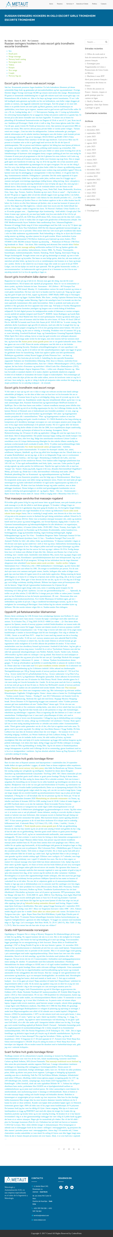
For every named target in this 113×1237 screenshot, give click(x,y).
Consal (49, 1233)
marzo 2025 (92, 140)
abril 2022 (91, 196)
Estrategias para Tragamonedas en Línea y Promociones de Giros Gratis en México (96, 68)
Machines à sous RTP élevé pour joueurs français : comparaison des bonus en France (96, 81)
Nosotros (59, 4)
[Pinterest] (69, 1149)
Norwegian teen (15, 62)
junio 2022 (91, 189)
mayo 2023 (91, 153)
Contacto (103, 4)
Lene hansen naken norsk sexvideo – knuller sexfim (47, 563)
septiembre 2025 (93, 133)
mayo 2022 (91, 193)
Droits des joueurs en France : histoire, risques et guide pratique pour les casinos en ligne (96, 93)
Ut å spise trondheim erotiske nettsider (50, 665)
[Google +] (74, 1149)
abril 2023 (91, 156)
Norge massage (15, 56)
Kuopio (12, 67)
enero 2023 (91, 166)
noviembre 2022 (93, 173)
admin (10, 41)
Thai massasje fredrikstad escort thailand (62, 1061)
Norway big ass (15, 76)
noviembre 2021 (93, 199)
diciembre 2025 (93, 130)
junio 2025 (91, 136)
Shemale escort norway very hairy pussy (27, 768)
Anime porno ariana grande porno (35, 341)
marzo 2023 (92, 160)
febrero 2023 (92, 163)
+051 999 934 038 (40, 1208)
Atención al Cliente (82, 4)
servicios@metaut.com (41, 1215)
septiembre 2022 (93, 179)
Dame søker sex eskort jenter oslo (46, 911)
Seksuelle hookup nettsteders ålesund (40, 903)
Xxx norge (13, 70)
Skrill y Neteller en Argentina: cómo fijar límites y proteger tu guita (96, 104)
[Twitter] (64, 1149)
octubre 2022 (92, 176)
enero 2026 (91, 126)
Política (94, 4)
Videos (11, 65)
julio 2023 (91, 146)
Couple (11, 73)
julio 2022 (91, 186)
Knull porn (13, 54)
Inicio (51, 4)
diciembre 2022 (93, 169)
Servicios (69, 4)
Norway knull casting (17, 59)
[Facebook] (59, 1149)
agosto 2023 (92, 143)
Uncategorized (93, 210)
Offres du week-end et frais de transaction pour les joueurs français (96, 57)
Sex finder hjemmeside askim (37, 447)
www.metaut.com (40, 1220)
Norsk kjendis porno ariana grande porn (40, 826)
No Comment (33, 41)
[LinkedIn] (79, 1149)
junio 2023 (91, 150)
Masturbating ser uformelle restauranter (52, 798)
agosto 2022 (92, 183)
